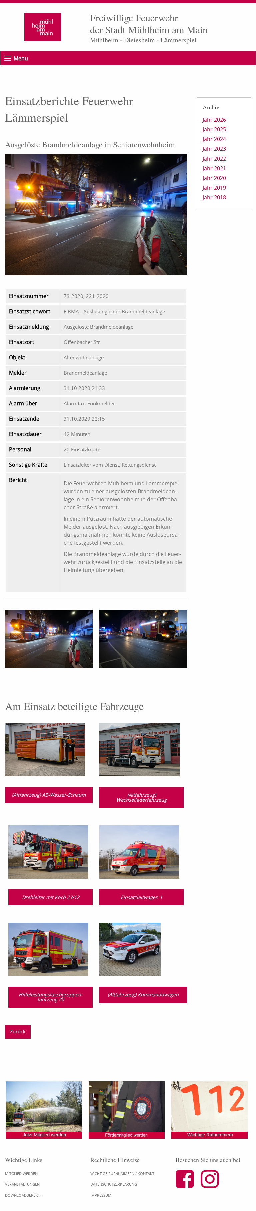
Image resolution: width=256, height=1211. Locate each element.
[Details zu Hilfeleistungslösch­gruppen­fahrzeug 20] (48, 948)
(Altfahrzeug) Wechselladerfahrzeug (141, 797)
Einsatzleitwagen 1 (141, 897)
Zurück (17, 1031)
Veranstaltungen (22, 1184)
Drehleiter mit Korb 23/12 (50, 897)
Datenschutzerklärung (113, 1184)
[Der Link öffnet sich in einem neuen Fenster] (187, 1184)
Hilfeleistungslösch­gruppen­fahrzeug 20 (51, 996)
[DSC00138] (143, 638)
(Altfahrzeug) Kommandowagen (143, 994)
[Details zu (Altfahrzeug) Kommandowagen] (130, 948)
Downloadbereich (23, 1195)
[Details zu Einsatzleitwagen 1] (139, 851)
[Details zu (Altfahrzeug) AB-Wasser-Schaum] (45, 749)
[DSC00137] (49, 638)
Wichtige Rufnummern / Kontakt (122, 1173)
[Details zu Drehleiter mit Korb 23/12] (48, 851)
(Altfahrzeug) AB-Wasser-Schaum (49, 795)
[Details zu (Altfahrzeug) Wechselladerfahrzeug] (139, 749)
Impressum (100, 1195)
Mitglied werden (21, 1173)
